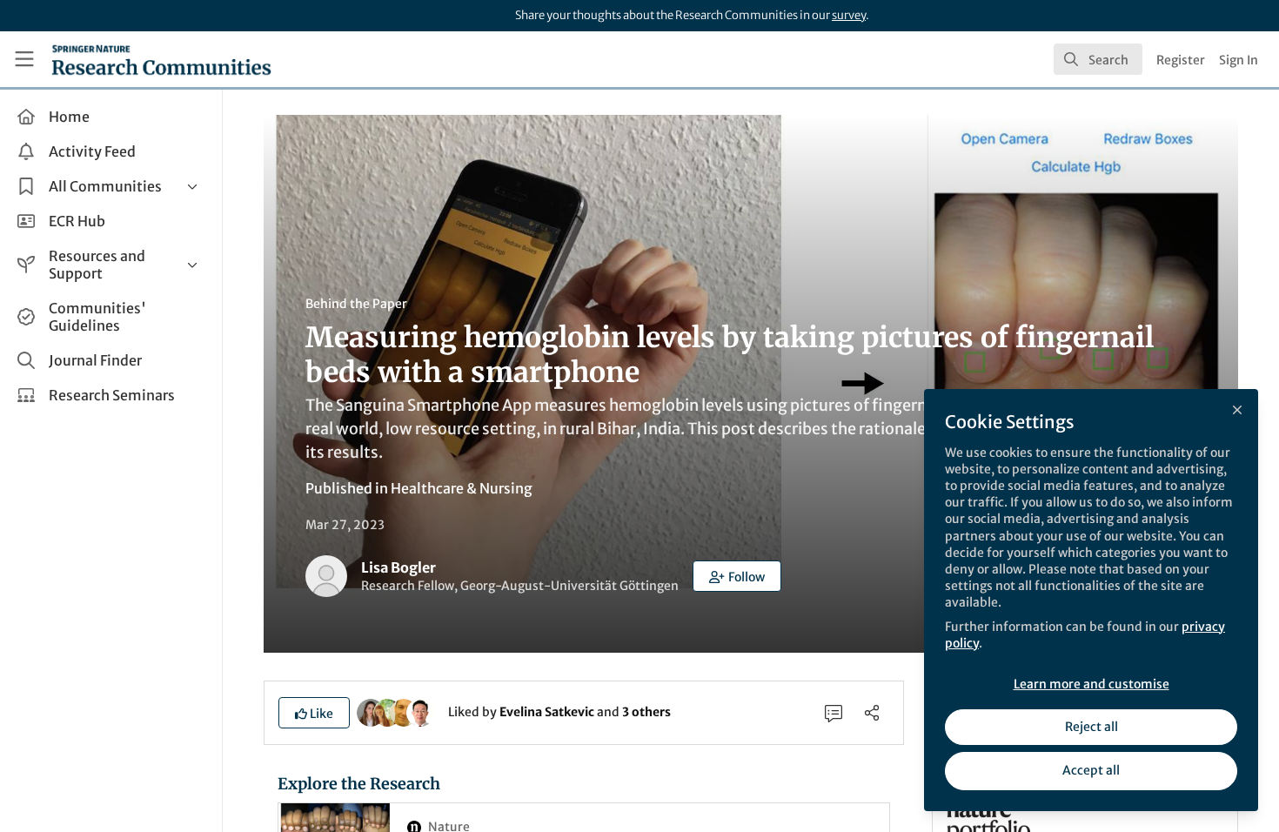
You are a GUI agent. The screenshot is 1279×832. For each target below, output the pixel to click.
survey (849, 15)
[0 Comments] (833, 712)
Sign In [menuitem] (1238, 60)
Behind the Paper (356, 304)
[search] (1098, 59)
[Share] (871, 712)
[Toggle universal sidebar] (24, 59)
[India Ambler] (387, 711)
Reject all (1091, 727)
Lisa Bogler (398, 567)
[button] (737, 576)
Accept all (1091, 770)
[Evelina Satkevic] (371, 711)
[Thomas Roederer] (404, 711)
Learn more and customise (1091, 684)
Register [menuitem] (1180, 60)
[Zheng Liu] (420, 711)
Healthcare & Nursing (461, 488)
